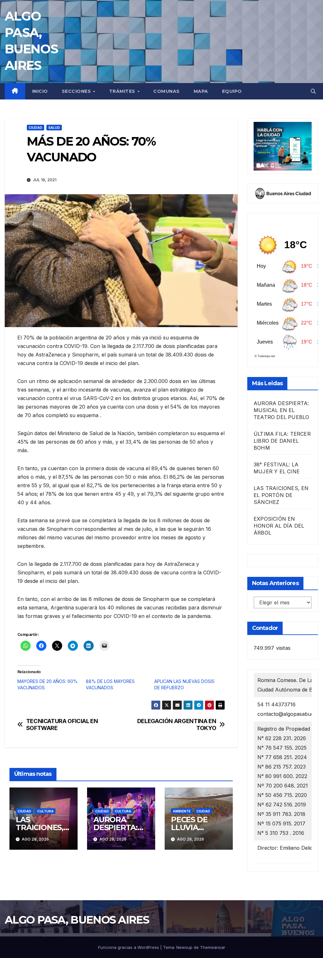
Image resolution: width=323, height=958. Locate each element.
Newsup (184, 947)
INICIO (40, 91)
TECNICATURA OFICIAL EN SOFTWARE (62, 724)
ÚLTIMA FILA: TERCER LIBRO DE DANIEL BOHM (282, 441)
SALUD (54, 127)
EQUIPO (232, 91)
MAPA (201, 91)
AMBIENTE (182, 811)
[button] (313, 91)
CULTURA (45, 811)
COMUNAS (166, 91)
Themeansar (212, 947)
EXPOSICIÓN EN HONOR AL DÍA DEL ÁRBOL (279, 526)
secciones (77, 91)
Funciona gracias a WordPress (129, 947)
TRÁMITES (123, 91)
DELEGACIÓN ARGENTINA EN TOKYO (176, 724)
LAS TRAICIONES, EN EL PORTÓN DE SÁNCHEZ (281, 495)
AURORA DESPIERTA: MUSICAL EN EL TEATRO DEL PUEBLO (281, 410)
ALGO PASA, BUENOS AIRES (77, 919)
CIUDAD (35, 127)
